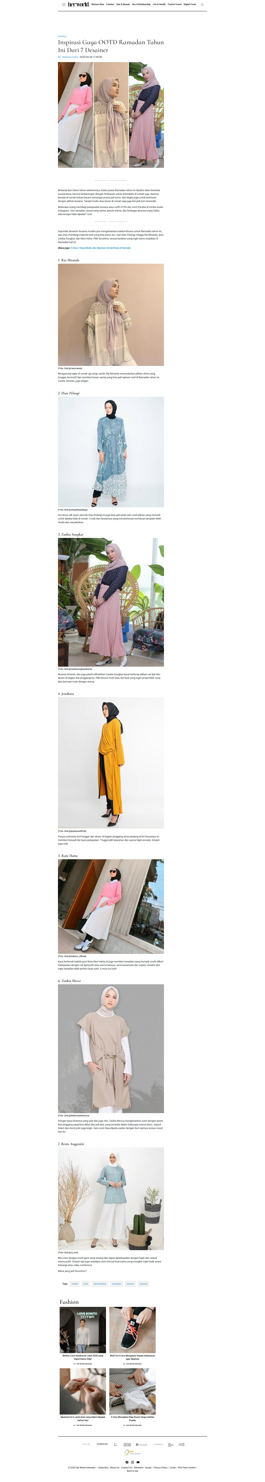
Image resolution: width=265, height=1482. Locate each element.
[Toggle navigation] (64, 4)
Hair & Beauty (123, 4)
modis (75, 1283)
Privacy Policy (160, 1467)
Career (172, 1467)
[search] (202, 4)
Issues (148, 1467)
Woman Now (98, 4)
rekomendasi (100, 1283)
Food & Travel (174, 4)
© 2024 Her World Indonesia (82, 1467)
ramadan (116, 1283)
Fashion (110, 4)
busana (143, 1283)
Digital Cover (190, 4)
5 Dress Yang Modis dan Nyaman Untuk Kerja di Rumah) (100, 248)
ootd (86, 1283)
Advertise (138, 1467)
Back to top (132, 1471)
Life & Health (159, 4)
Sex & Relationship (141, 4)
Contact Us (126, 1467)
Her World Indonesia (84, 1364)
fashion (130, 1283)
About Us (114, 1467)
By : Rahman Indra (68, 57)
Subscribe (103, 1467)
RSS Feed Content (186, 1467)
